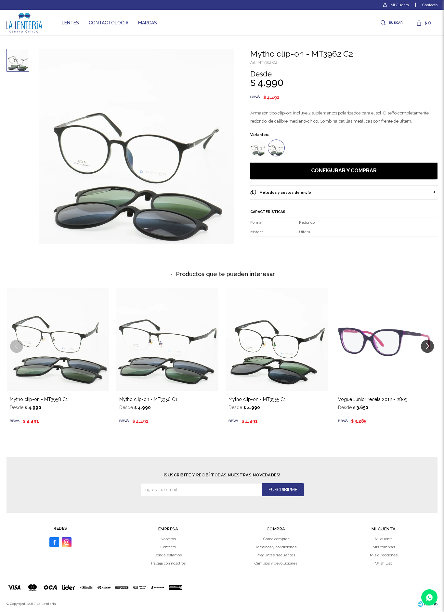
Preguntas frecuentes (275, 555)
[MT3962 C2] (276, 148)
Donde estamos (168, 555)
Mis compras (383, 547)
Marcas (147, 22)
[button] (392, 23)
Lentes (70, 22)
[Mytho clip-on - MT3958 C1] (58, 339)
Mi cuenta (384, 539)
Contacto (429, 5)
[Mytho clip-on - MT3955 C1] (276, 339)
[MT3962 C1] (258, 148)
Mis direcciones (384, 555)
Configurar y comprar (344, 170)
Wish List (383, 563)
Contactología (108, 22)
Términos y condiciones (275, 547)
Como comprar (276, 539)
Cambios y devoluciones (276, 563)
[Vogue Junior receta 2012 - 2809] (386, 339)
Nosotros (168, 539)
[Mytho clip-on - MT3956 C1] (167, 339)
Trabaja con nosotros (168, 563)
